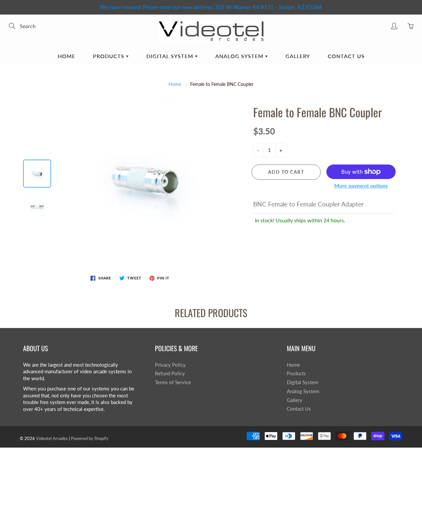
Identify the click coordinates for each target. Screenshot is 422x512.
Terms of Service (173, 382)
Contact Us (346, 56)
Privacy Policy (170, 365)
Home (66, 56)
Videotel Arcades (52, 438)
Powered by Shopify (89, 438)
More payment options (361, 185)
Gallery (298, 56)
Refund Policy (170, 373)
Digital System (170, 56)
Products (109, 56)
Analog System (240, 56)
